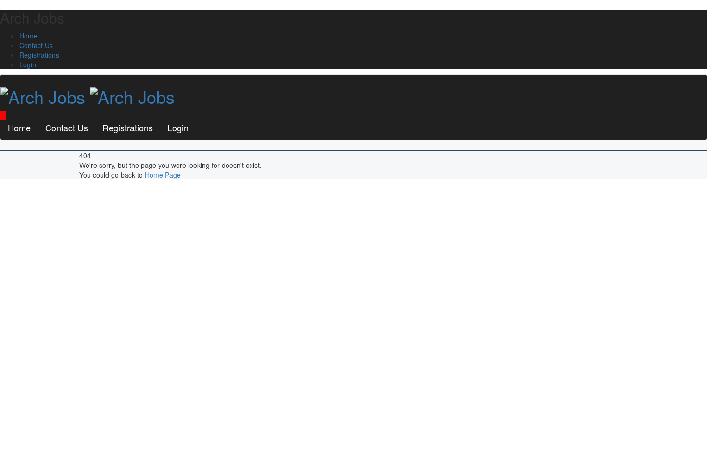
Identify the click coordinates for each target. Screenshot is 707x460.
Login (27, 64)
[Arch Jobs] (87, 93)
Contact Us (36, 45)
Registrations (39, 55)
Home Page (163, 174)
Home (28, 35)
